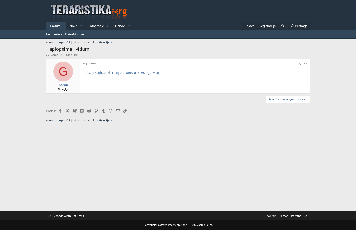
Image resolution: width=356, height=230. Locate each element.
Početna (296, 216)
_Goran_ (54, 55)
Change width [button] (62, 216)
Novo (73, 26)
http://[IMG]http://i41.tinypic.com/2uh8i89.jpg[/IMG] (121, 72)
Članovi (120, 26)
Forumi (55, 26)
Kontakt (271, 216)
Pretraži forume (74, 34)
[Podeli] (300, 63)
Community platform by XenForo (178, 225)
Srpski (80, 216)
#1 (305, 63)
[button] (81, 26)
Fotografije (96, 26)
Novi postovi (54, 34)
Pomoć (283, 216)
